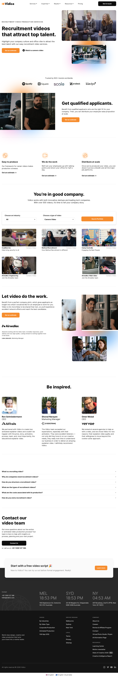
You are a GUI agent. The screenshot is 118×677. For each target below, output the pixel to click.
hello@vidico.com (8, 598)
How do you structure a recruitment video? (19, 482)
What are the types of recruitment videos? (19, 487)
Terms (68, 636)
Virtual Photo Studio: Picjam (102, 634)
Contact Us (14, 543)
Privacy (68, 639)
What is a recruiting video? (12, 471)
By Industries (44, 621)
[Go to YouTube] (111, 667)
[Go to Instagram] (104, 667)
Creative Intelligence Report (102, 656)
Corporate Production (47, 628)
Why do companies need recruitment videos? (20, 477)
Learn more (101, 568)
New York (69, 628)
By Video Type (44, 624)
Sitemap (69, 643)
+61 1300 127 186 (19, 548)
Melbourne (70, 621)
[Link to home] (8, 3)
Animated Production (46, 631)
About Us (96, 621)
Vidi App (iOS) (44, 634)
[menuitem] (50, 674)
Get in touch (107, 4)
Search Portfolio (97, 219)
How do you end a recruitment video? (17, 498)
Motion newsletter (99, 649)
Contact (95, 631)
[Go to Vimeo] (108, 667)
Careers (95, 624)
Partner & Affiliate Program (102, 628)
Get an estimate (10, 50)
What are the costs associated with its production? (22, 493)
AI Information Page (99, 637)
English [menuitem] (51, 675)
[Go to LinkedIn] (115, 667)
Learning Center (98, 646)
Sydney (68, 624)
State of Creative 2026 (100, 653)
